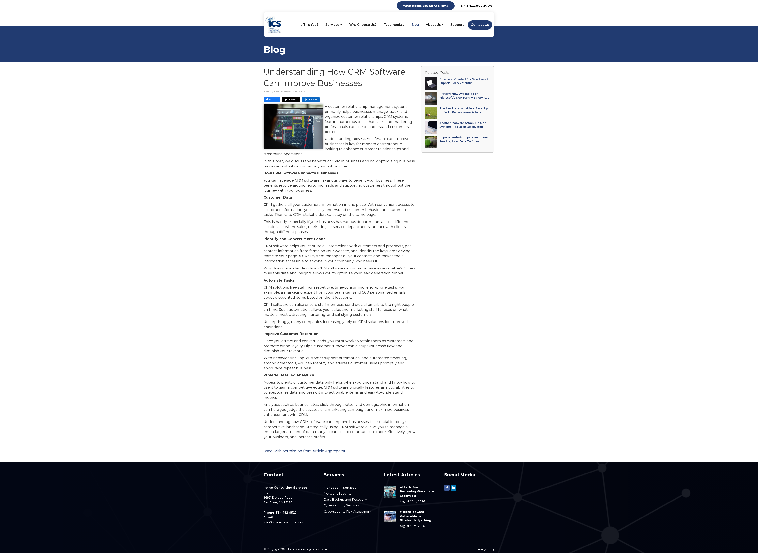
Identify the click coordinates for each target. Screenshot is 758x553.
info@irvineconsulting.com (284, 522)
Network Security (337, 493)
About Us (434, 25)
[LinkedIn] (453, 487)
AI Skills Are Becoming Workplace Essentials (417, 491)
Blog (415, 25)
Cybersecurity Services (341, 505)
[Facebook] (447, 487)
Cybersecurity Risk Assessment (347, 511)
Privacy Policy (485, 549)
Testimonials (394, 25)
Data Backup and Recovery (345, 499)
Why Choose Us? (363, 25)
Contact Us (480, 25)
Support (457, 25)
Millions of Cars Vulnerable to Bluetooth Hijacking (415, 516)
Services (332, 25)
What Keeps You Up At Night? (425, 5)
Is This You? (309, 25)
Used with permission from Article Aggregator (304, 451)
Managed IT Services (340, 487)
